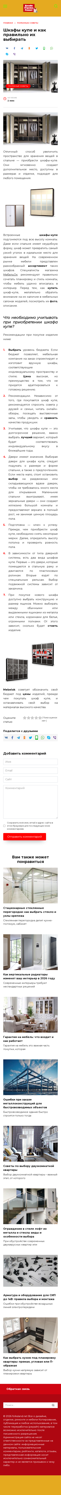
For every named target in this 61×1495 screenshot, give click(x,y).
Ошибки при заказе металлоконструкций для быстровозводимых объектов (25, 1103)
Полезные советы (18, 86)
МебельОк (10, 274)
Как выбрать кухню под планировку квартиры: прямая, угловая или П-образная (29, 1361)
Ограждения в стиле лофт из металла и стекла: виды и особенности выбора (25, 1232)
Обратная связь (18, 1389)
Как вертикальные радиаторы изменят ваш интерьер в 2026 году (29, 976)
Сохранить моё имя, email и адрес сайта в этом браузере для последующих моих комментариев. (30, 826)
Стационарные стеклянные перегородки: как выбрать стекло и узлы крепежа (29, 911)
